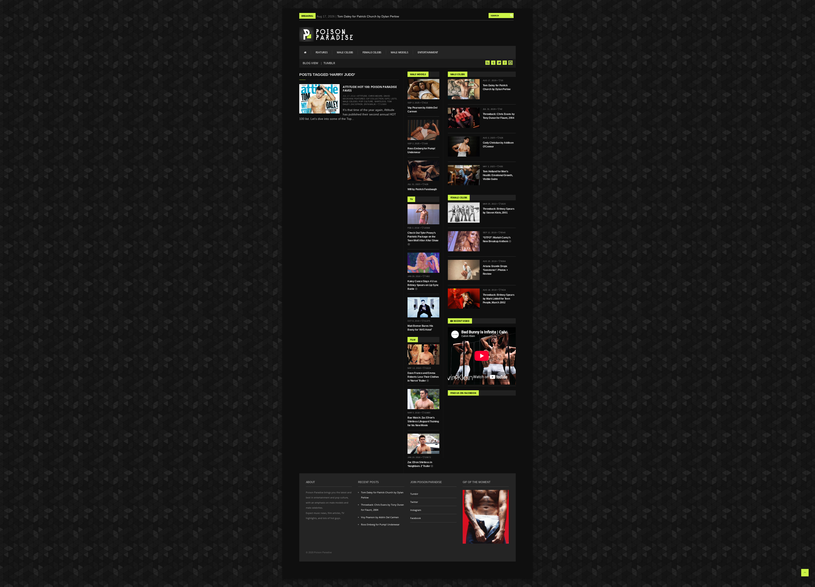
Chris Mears (375, 96)
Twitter (499, 63)
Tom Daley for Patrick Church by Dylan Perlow (368, 16)
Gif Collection (375, 99)
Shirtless (380, 101)
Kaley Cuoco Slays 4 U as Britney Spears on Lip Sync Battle (423, 285)
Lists (394, 99)
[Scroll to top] (805, 572)
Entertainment (428, 52)
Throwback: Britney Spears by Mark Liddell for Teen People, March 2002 (498, 298)
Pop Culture (366, 101)
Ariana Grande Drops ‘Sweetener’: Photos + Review (495, 270)
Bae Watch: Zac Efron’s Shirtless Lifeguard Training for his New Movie (423, 421)
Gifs (387, 99)
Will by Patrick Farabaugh (422, 189)
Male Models (399, 52)
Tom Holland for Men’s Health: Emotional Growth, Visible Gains (498, 175)
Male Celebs (345, 52)
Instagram (510, 63)
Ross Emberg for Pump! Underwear (380, 524)
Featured (359, 99)
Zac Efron (357, 104)
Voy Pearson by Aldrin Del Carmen (380, 517)
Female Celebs (372, 52)
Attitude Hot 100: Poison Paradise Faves (370, 88)
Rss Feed (487, 63)
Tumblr (329, 63)
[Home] (305, 52)
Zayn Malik (370, 104)
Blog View (310, 63)
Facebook (505, 63)
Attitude (362, 96)
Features (322, 52)
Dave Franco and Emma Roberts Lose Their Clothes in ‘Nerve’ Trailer (423, 377)
